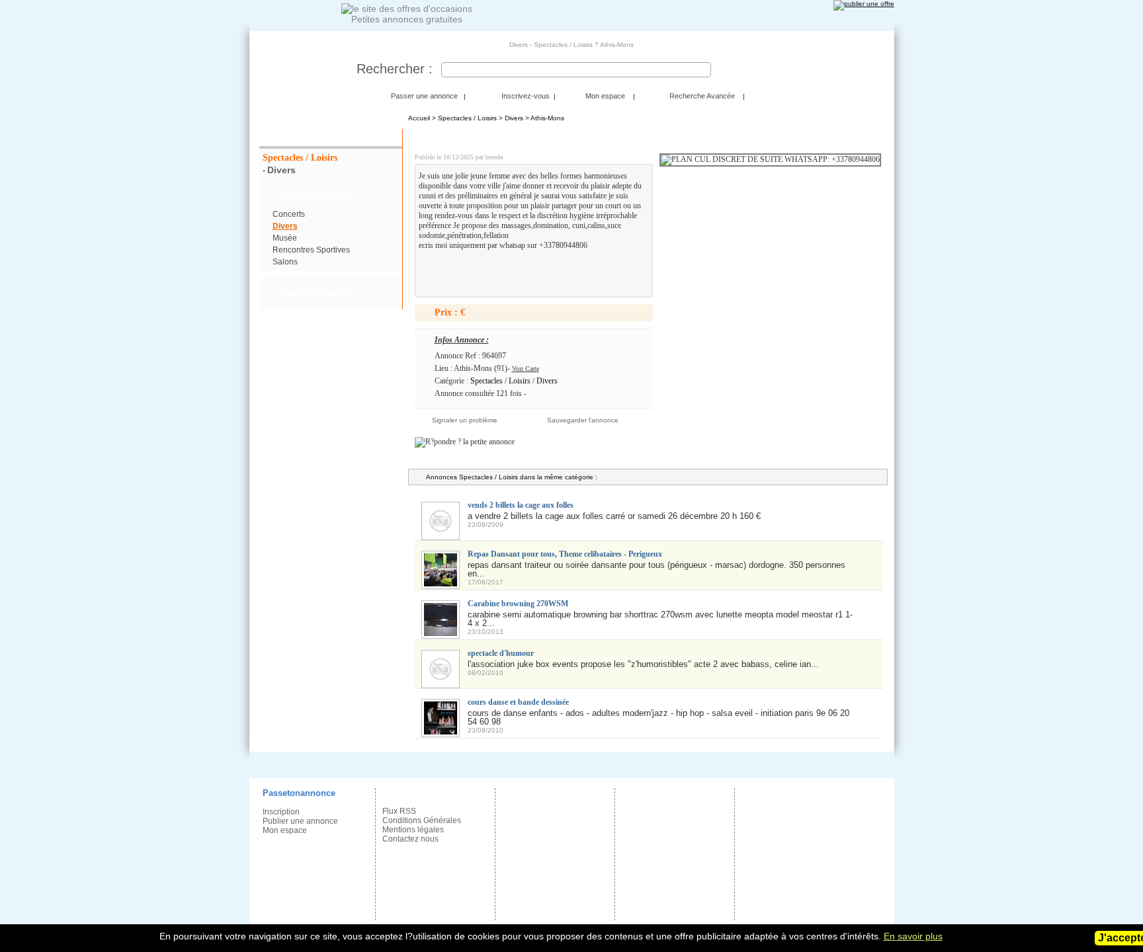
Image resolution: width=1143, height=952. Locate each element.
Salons (285, 261)
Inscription (281, 811)
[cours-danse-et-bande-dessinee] (440, 731)
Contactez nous (410, 839)
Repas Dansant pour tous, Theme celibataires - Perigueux (565, 554)
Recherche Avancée (702, 96)
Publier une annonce (300, 821)
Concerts (289, 214)
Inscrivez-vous (525, 96)
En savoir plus (913, 936)
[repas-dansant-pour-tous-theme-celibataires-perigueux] (440, 583)
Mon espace (605, 96)
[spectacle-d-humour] (440, 683)
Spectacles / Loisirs (300, 158)
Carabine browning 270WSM (518, 603)
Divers (281, 170)
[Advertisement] (496, 270)
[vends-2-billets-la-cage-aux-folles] (440, 534)
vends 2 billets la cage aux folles (520, 505)
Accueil (419, 118)
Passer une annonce (424, 96)
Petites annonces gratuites (406, 19)
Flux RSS (399, 811)
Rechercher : (395, 68)
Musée (285, 238)
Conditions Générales (421, 820)
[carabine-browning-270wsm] (440, 633)
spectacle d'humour (501, 653)
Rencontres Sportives (311, 250)
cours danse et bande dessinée (518, 702)
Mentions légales (413, 829)
